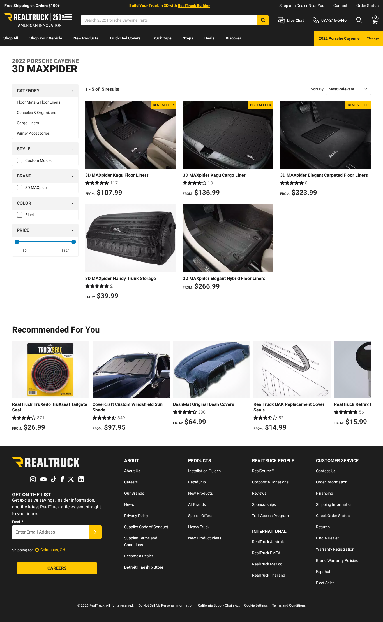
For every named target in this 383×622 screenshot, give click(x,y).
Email (17, 522)
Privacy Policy (136, 515)
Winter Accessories (33, 133)
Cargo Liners (28, 123)
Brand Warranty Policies (337, 560)
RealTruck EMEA (266, 553)
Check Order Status (333, 515)
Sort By (317, 89)
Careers (131, 482)
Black (30, 214)
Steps (188, 38)
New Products (85, 38)
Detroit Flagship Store (143, 567)
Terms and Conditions (289, 605)
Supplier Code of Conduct (146, 527)
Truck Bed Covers (124, 38)
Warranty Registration (335, 549)
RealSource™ (263, 471)
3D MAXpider (36, 187)
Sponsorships (264, 504)
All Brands (197, 504)
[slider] (17, 242)
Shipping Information (334, 504)
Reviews (259, 493)
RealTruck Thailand (268, 575)
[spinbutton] (25, 250)
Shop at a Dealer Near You (301, 5)
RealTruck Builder (194, 5)
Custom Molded (39, 160)
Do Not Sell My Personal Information (165, 605)
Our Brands (134, 493)
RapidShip (197, 482)
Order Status (367, 5)
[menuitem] (11, 38)
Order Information (331, 482)
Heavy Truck (198, 527)
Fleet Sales (325, 583)
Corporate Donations (270, 482)
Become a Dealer (138, 556)
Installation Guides (204, 471)
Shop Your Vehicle (45, 38)
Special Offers (200, 515)
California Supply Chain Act (219, 605)
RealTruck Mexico (267, 564)
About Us (132, 471)
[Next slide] (365, 387)
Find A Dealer (327, 538)
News (129, 504)
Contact (340, 5)
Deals (209, 38)
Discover (233, 38)
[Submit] (95, 532)
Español (323, 571)
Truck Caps (162, 38)
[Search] (263, 20)
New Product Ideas (204, 538)
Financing (324, 493)
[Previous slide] (17, 387)
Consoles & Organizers (36, 112)
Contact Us (325, 471)
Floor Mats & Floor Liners (38, 102)
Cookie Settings (256, 605)
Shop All (10, 38)
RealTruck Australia (269, 541)
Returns (323, 527)
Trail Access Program (270, 515)
